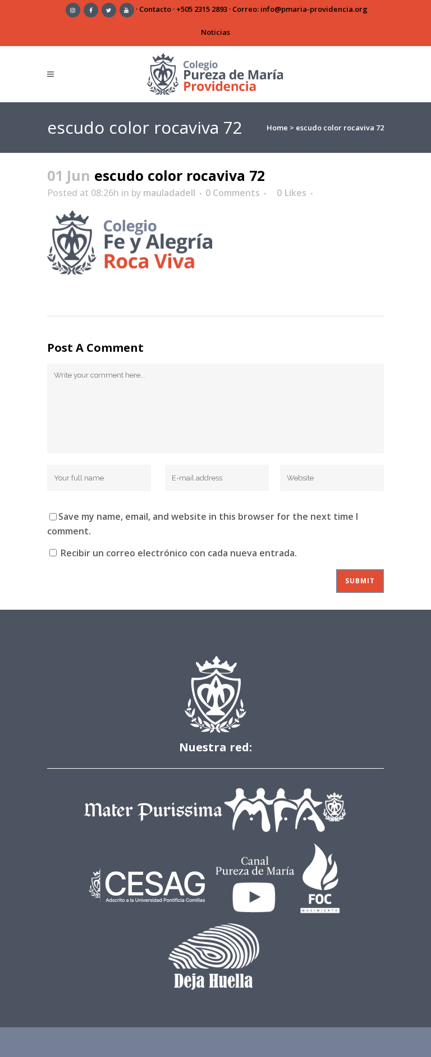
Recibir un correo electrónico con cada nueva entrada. (179, 553)
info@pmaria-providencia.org (314, 9)
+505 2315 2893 (201, 9)
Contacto (155, 9)
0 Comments (232, 193)
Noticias (215, 32)
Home (277, 128)
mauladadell (169, 193)
